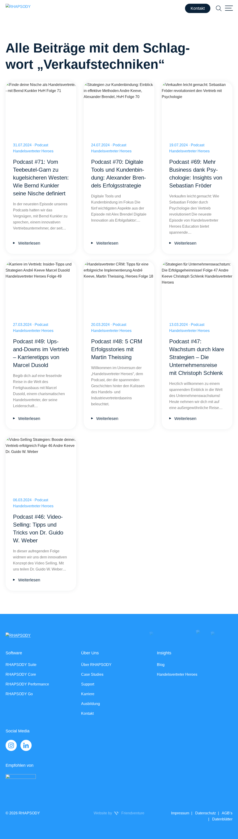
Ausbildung (90, 704)
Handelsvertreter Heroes (177, 674)
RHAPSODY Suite (21, 665)
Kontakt (198, 8)
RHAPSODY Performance (27, 684)
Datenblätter (221, 819)
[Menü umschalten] (229, 8)
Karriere (87, 694)
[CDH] (115, 783)
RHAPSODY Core (21, 674)
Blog (161, 665)
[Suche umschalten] (218, 8)
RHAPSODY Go (19, 694)
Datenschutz (205, 813)
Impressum (180, 813)
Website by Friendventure (119, 813)
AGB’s (226, 813)
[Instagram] (11, 745)
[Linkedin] (26, 745)
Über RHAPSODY (96, 665)
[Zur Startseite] (18, 8)
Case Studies (92, 674)
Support (87, 684)
